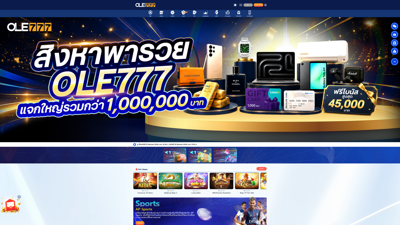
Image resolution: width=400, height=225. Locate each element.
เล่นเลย (145, 181)
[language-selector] (265, 5)
